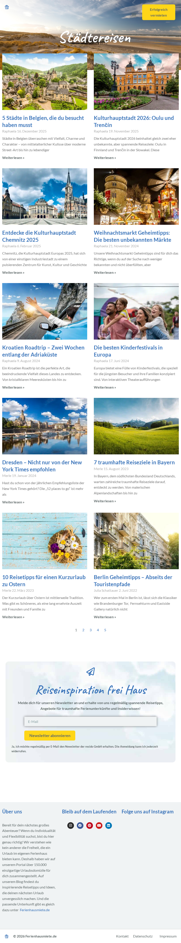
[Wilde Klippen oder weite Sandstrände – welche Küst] (130, 825)
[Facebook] (80, 825)
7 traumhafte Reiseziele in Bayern (134, 462)
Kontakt (122, 936)
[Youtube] (99, 825)
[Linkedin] (108, 825)
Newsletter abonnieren (49, 735)
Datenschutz (143, 936)
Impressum (168, 936)
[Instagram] (70, 825)
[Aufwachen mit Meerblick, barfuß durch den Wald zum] (169, 825)
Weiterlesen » (13, 157)
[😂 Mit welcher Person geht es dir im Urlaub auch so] (130, 837)
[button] (134, 14)
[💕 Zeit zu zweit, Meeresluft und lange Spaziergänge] (169, 837)
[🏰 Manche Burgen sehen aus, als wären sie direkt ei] (149, 837)
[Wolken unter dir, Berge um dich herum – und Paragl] (149, 825)
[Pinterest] (89, 825)
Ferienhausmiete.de (35, 910)
